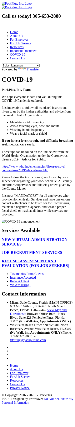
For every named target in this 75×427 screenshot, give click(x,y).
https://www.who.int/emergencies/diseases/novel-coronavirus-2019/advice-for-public (34, 168)
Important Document (23, 51)
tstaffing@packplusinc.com (28, 340)
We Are (20, 285)
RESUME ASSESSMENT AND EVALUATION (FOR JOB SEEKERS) (35, 263)
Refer (19, 281)
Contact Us (17, 58)
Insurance (23, 277)
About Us (16, 36)
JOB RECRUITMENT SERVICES (32, 252)
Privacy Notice (20, 388)
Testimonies (27, 273)
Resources (17, 47)
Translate (33, 69)
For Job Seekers (20, 43)
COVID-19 (17, 54)
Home (14, 32)
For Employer (19, 39)
